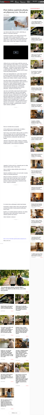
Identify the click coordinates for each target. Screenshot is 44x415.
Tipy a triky (28, 2)
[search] (43, 1)
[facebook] (39, 1)
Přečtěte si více (14, 412)
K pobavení (23, 2)
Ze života (17, 2)
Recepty (35, 1)
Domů (12, 1)
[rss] (41, 1)
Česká (5, 2)
